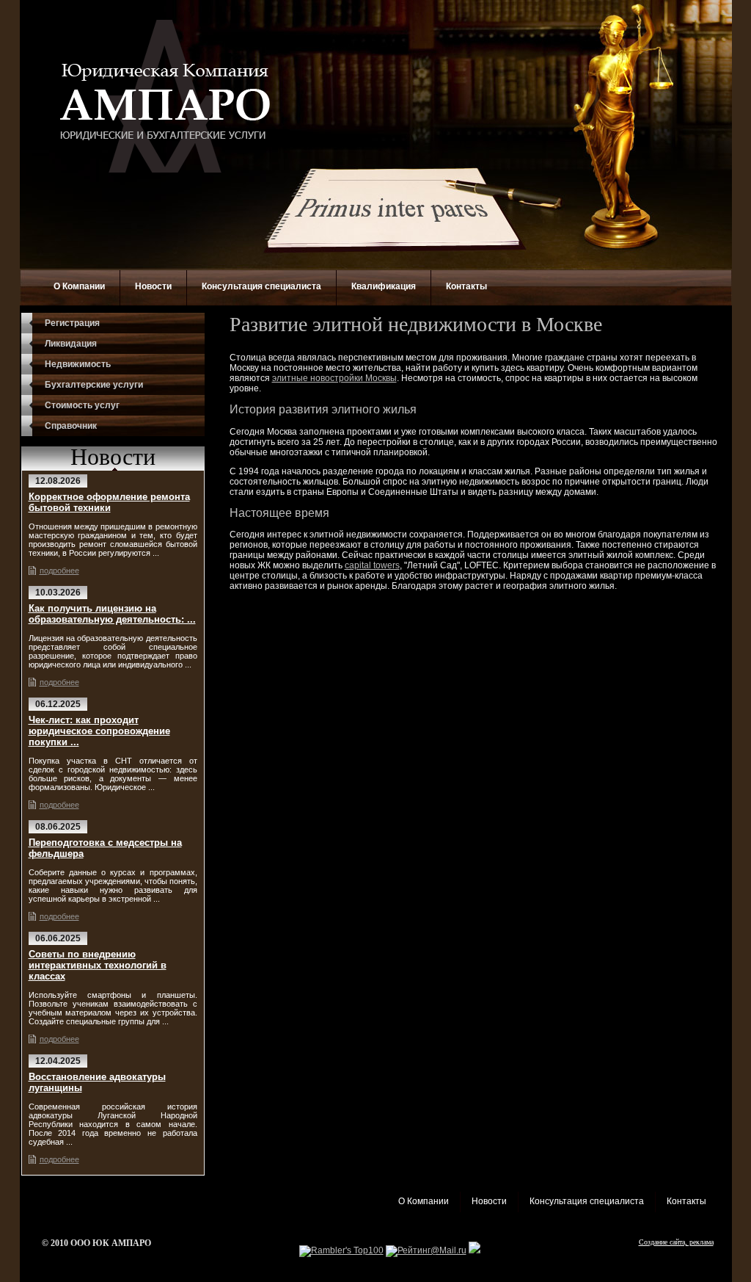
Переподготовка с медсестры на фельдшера (105, 848)
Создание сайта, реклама (676, 1242)
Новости (153, 286)
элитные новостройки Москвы (334, 378)
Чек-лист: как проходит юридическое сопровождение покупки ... (99, 730)
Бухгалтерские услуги (94, 385)
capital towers (372, 565)
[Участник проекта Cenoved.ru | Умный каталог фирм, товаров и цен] (474, 1250)
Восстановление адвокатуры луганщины (97, 1082)
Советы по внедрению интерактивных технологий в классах (97, 965)
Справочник (71, 426)
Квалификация (383, 286)
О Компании (79, 286)
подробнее (59, 570)
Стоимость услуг (82, 405)
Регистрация (72, 323)
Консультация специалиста (261, 286)
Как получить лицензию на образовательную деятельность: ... (112, 614)
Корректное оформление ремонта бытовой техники (109, 502)
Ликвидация (71, 343)
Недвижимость (78, 364)
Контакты (466, 286)
